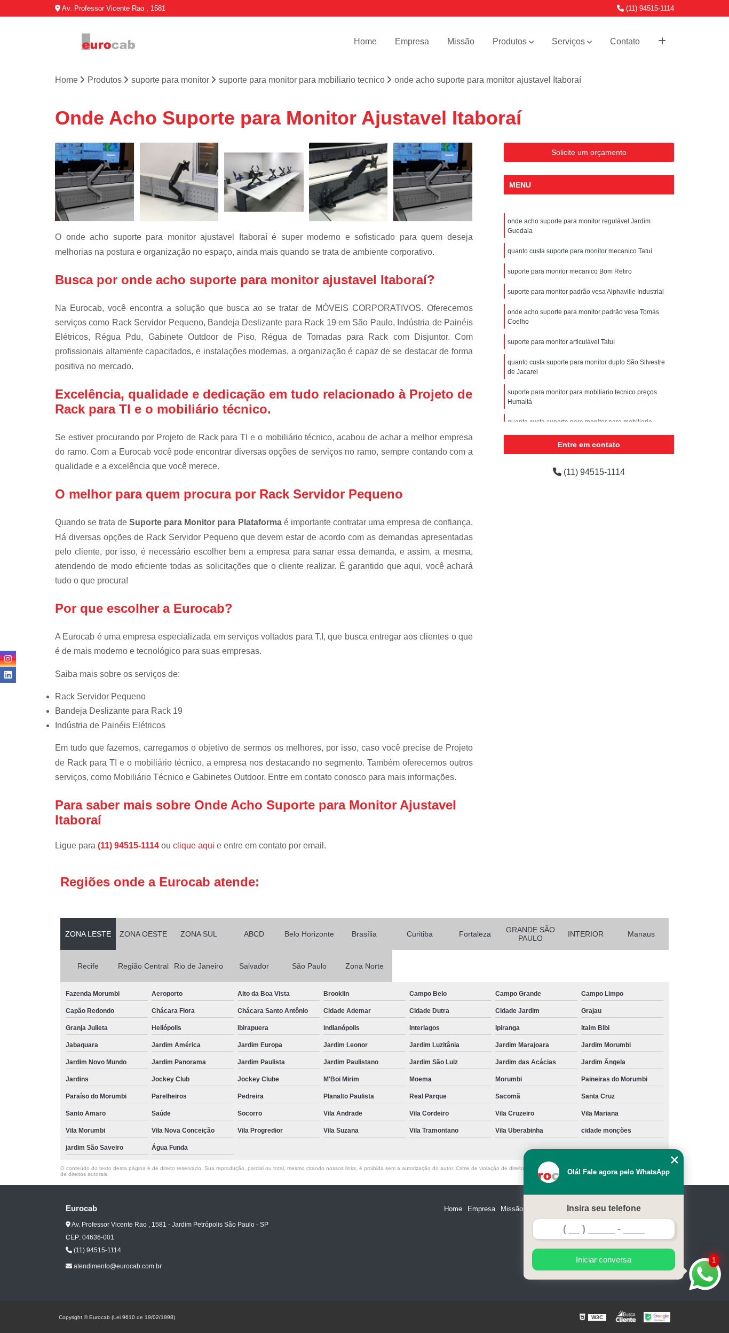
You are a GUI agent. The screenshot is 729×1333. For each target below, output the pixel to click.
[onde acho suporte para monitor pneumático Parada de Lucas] (349, 182)
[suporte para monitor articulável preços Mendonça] (94, 182)
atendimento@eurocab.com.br (117, 1266)
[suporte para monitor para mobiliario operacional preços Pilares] (264, 182)
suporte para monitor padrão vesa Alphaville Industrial (586, 291)
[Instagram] (8, 659)
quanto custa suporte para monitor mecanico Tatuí (580, 251)
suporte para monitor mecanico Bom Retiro (570, 271)
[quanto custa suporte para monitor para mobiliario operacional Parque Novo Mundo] (179, 182)
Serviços (568, 41)
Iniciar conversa (603, 1259)
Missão (460, 41)
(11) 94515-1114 (649, 8)
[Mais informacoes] (662, 41)
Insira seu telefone (604, 1208)
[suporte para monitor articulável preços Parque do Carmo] (433, 182)
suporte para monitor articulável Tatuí (561, 342)
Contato (625, 41)
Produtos (510, 41)
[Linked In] (8, 675)
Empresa (412, 41)
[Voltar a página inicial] (108, 42)
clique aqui (194, 845)
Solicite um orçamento (589, 152)
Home (365, 41)
